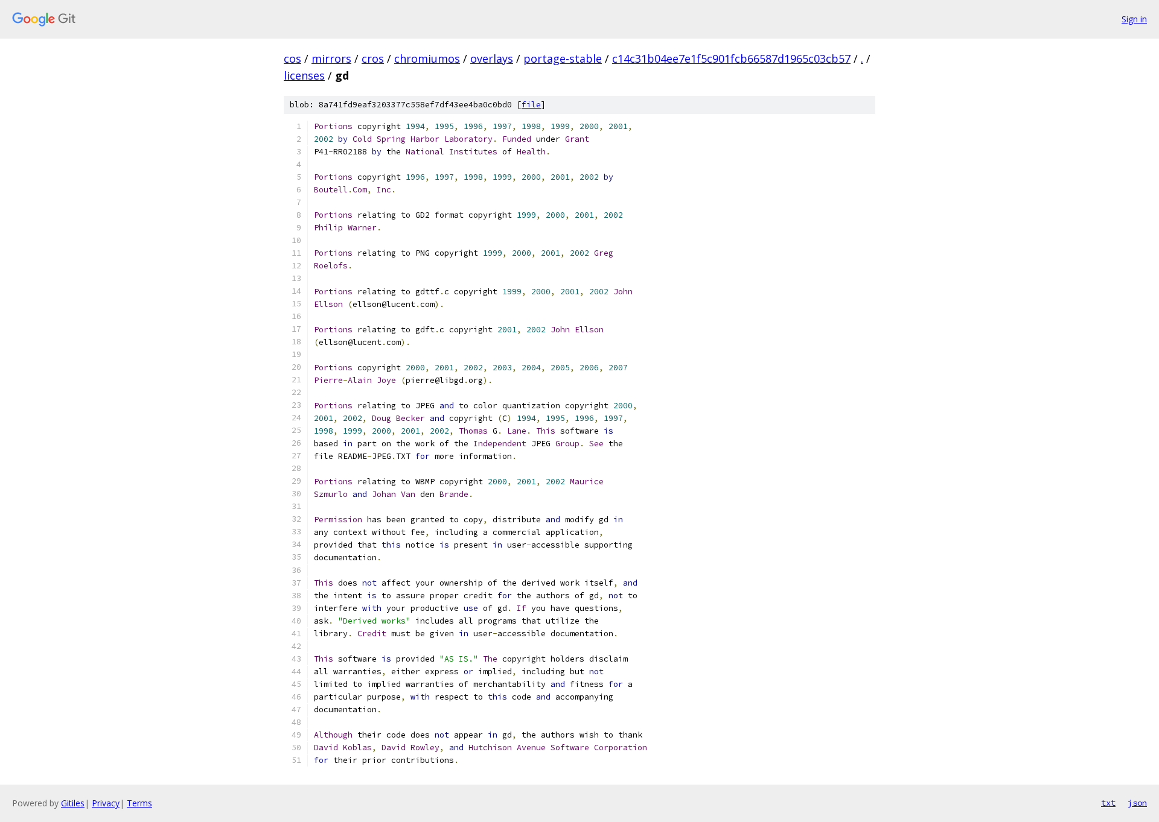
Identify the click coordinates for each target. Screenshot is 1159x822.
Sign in (1134, 19)
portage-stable (562, 58)
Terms (139, 803)
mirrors (331, 58)
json (1137, 802)
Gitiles (73, 803)
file (531, 105)
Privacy (106, 803)
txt (1108, 802)
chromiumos (427, 58)
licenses (304, 75)
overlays (491, 58)
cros (373, 58)
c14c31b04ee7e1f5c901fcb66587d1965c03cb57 (731, 58)
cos (292, 58)
